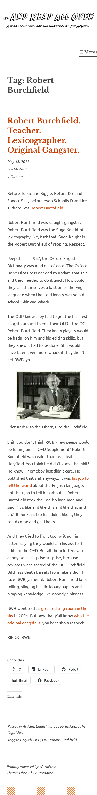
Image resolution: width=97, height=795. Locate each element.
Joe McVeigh (17, 169)
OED (36, 739)
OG (44, 739)
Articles (28, 726)
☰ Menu (88, 51)
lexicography (75, 726)
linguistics (15, 732)
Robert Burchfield (47, 207)
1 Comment (16, 176)
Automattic (44, 772)
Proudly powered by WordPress (31, 766)
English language (49, 726)
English (26, 739)
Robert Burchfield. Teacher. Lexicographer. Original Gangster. (43, 135)
